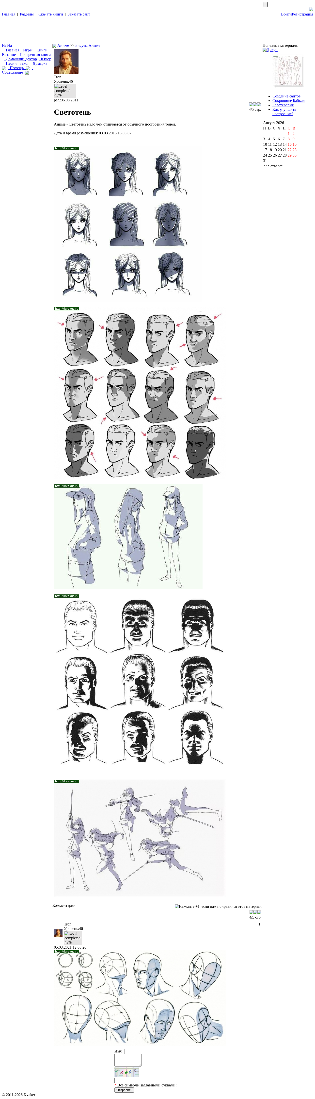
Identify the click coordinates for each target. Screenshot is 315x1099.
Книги (40, 50)
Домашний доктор (20, 59)
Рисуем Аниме (87, 45)
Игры (26, 50)
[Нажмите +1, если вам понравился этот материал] (218, 906)
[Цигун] (270, 50)
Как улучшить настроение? (284, 111)
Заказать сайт (79, 14)
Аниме (63, 45)
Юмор (45, 59)
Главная (8, 14)
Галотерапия (283, 105)
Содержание (17, 70)
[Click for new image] (126, 1072)
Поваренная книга (34, 54)
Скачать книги (50, 14)
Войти (286, 14)
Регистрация (302, 14)
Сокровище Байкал (288, 100)
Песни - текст (16, 63)
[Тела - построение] (288, 88)
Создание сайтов (286, 96)
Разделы (27, 14)
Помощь (17, 68)
